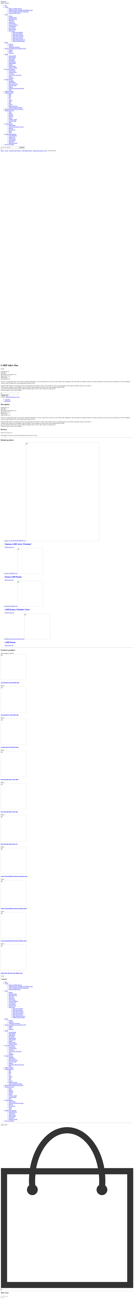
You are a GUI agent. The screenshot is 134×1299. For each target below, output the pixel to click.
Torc (10, 98)
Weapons (11, 44)
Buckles (10, 113)
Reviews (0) (7, 401)
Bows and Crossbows (10, 69)
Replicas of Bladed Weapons (15, 8)
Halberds (11, 87)
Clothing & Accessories (14, 47)
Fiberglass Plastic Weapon (19, 41)
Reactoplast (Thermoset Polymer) (16, 88)
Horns (10, 132)
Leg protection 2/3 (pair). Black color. (10, 682)
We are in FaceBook (9, 144)
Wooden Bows (12, 70)
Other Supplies (12, 140)
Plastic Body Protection (18, 35)
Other (10, 112)
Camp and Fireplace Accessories (16, 126)
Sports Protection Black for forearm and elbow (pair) (14, 876)
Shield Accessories (13, 143)
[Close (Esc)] (1, 1296)
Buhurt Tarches (12, 66)
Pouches (11, 104)
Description (7, 399)
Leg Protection (12, 28)
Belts (10, 94)
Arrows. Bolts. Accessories (15, 75)
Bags (10, 103)
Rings (10, 122)
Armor (6, 14)
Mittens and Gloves (13, 106)
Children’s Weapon (9, 91)
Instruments (11, 141)
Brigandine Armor (13, 19)
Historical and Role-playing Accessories (14, 109)
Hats (10, 97)
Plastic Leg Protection (18, 38)
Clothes (10, 100)
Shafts (10, 90)
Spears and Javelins (13, 84)
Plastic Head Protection (18, 36)
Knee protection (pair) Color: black (9, 779)
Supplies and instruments (10, 134)
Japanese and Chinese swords (40, 150)
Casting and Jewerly (9, 110)
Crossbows (11, 73)
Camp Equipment (9, 124)
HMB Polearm (12, 82)
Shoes (10, 101)
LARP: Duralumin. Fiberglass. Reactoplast (19, 11)
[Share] (3, 1296)
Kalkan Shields (12, 63)
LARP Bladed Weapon (27, 150)
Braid (10, 95)
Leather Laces (12, 137)
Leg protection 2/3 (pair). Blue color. (10, 715)
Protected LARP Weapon (14, 13)
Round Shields (12, 57)
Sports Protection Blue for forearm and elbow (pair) (14, 908)
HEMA (6, 42)
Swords (6, 7)
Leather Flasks (12, 125)
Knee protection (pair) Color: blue (9, 811)
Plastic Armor (12, 31)
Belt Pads (11, 116)
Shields (10, 51)
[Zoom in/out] (7, 1296)
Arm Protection (12, 26)
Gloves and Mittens (13, 25)
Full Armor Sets (12, 29)
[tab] (69, 399)
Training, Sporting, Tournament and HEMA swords (21, 10)
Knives (10, 131)
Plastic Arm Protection (18, 32)
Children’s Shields (13, 67)
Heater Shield (12, 59)
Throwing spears (12, 85)
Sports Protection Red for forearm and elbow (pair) (14, 940)
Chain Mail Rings (13, 135)
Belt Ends (11, 115)
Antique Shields (12, 56)
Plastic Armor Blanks (17, 33)
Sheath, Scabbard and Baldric (15, 107)
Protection (11, 45)
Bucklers (11, 64)
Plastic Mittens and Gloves (19, 39)
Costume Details (12, 121)
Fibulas (10, 118)
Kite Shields (11, 60)
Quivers (10, 76)
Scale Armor (11, 22)
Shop (6, 5)
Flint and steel (12, 129)
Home (2, 150)
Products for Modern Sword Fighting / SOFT (15, 48)
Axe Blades (11, 81)
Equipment (11, 53)
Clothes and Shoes (9, 93)
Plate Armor (11, 20)
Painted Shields (12, 62)
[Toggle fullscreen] (5, 1296)
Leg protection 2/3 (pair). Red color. (10, 747)
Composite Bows (13, 72)
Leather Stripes (12, 138)
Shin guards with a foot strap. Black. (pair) (11, 973)
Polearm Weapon (9, 79)
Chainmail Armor (13, 17)
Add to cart (5, 395)
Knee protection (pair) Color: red (9, 844)
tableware (11, 128)
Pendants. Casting (13, 119)
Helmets (10, 16)
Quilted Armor (12, 23)
